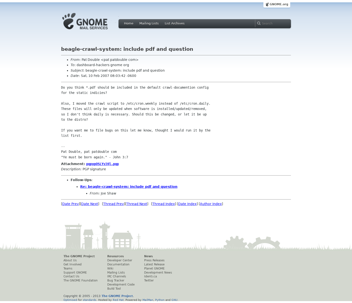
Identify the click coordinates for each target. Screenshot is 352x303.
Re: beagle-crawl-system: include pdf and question (128, 187)
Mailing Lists (149, 23)
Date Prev (70, 204)
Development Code (121, 284)
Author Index (211, 204)
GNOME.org (279, 4)
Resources (115, 256)
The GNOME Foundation (80, 280)
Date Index (187, 204)
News (148, 256)
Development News (158, 272)
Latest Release (154, 264)
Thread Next (136, 204)
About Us (70, 260)
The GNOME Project (79, 256)
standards (89, 299)
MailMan (147, 299)
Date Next (89, 204)
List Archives (175, 23)
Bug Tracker (115, 280)
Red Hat (118, 299)
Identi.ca (150, 276)
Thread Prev (113, 204)
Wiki (110, 268)
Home (128, 23)
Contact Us (71, 276)
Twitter (149, 280)
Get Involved (72, 264)
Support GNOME (75, 272)
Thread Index (163, 204)
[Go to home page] (92, 30)
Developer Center (119, 260)
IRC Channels (116, 276)
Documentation (118, 264)
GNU (174, 299)
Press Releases (154, 260)
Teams (67, 268)
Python (160, 299)
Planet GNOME (154, 268)
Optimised (70, 299)
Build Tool (114, 288)
